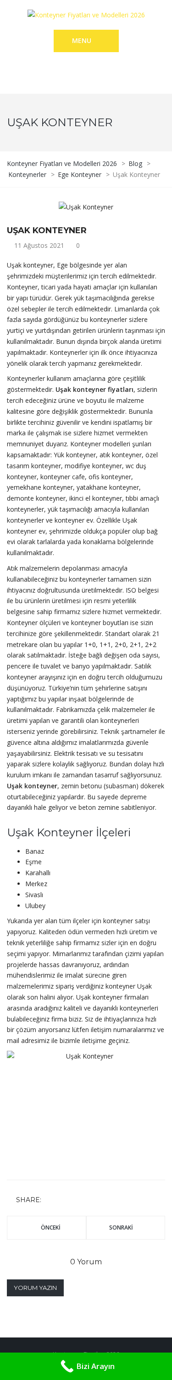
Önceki (51, 1227)
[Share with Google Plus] (76, 1200)
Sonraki (121, 1227)
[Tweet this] (63, 1200)
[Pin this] (89, 1200)
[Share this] (50, 1200)
